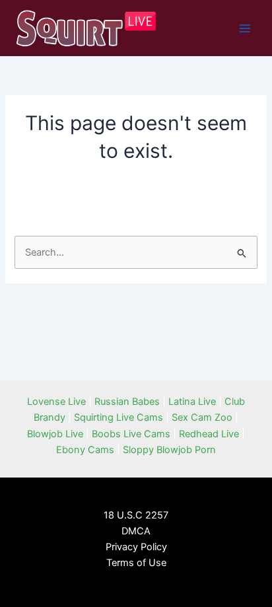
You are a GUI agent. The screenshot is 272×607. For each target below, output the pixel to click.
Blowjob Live (55, 434)
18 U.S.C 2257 (136, 515)
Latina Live (192, 402)
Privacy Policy (136, 547)
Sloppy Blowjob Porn (169, 450)
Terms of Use (136, 563)
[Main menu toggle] (245, 28)
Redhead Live (209, 434)
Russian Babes (127, 402)
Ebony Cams (85, 450)
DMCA (136, 531)
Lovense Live (56, 402)
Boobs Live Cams (131, 434)
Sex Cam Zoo (202, 417)
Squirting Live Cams (118, 417)
